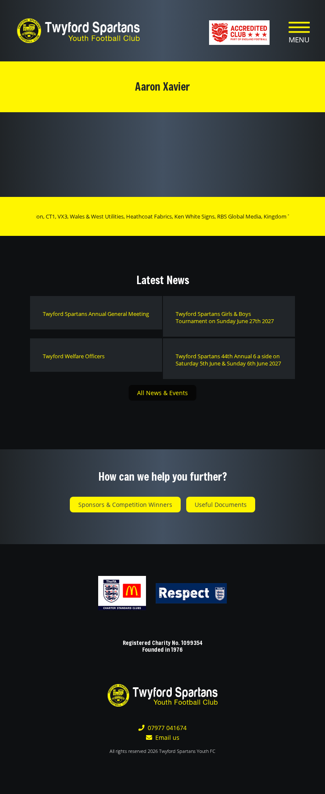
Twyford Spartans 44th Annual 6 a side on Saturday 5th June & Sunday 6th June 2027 (228, 359)
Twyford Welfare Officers (74, 356)
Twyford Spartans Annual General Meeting (96, 314)
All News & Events (162, 393)
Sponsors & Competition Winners (125, 505)
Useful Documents (221, 505)
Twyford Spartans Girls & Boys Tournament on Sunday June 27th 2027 (225, 317)
